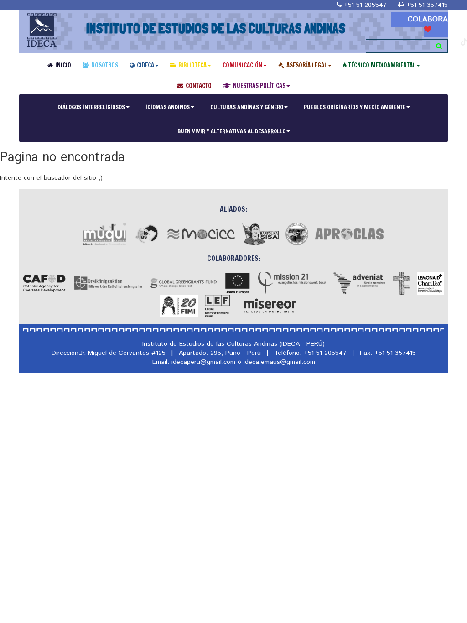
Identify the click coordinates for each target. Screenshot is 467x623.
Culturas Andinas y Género (246, 107)
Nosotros (104, 65)
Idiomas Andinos (167, 107)
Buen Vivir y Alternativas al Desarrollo (231, 131)
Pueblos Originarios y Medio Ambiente (354, 107)
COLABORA (428, 19)
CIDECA (145, 65)
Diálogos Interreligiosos (91, 107)
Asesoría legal (306, 65)
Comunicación (242, 65)
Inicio (63, 65)
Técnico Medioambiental (381, 65)
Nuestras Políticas (259, 86)
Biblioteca (192, 65)
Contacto (199, 86)
